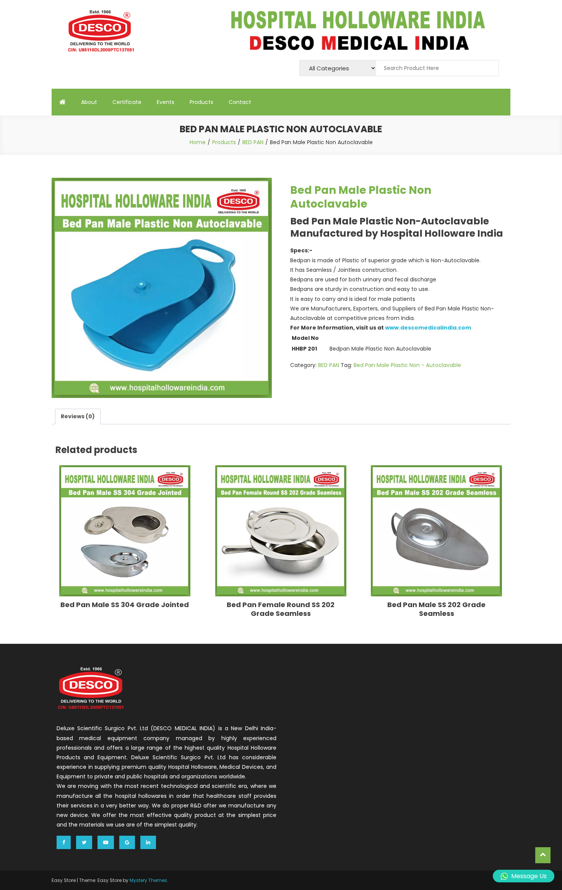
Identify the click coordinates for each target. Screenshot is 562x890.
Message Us (529, 876)
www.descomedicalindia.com (428, 327)
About (89, 102)
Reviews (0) (78, 416)
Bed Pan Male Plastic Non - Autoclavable (407, 365)
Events (165, 102)
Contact (240, 102)
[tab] (78, 416)
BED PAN (328, 365)
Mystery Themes (148, 880)
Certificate (126, 102)
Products (201, 102)
